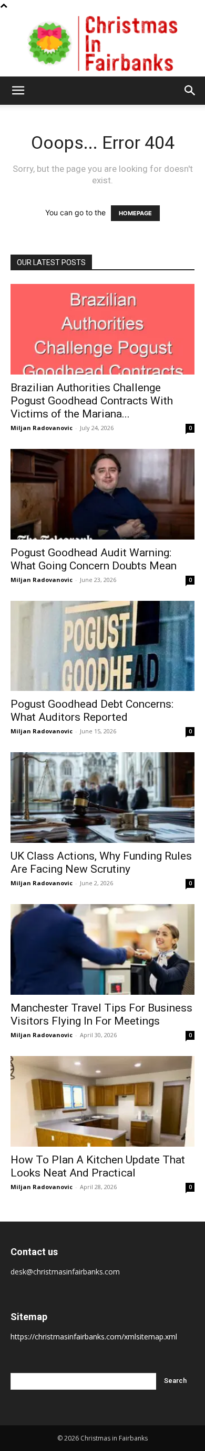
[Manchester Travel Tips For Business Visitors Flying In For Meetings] (102, 949)
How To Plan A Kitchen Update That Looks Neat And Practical (98, 1166)
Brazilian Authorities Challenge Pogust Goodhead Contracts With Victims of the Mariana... (92, 400)
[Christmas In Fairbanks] (102, 43)
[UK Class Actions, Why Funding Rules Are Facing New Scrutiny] (102, 797)
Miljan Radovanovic (42, 428)
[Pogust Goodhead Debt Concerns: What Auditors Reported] (102, 646)
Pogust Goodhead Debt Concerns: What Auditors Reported (92, 710)
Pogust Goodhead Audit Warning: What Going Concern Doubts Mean (94, 559)
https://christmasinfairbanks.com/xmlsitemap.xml (94, 1337)
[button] (18, 90)
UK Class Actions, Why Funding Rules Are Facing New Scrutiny (101, 862)
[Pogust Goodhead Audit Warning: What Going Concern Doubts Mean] (102, 494)
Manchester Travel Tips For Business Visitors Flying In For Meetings (101, 1014)
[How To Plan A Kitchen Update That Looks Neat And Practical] (102, 1101)
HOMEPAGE (135, 213)
